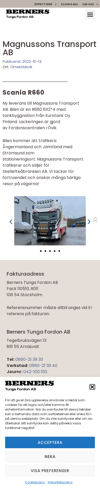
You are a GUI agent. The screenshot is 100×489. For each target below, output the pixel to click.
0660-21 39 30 (29, 359)
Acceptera (50, 442)
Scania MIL (69, 4)
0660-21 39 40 (43, 365)
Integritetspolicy (60, 482)
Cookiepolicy (35, 482)
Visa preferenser (50, 470)
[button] (92, 387)
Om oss (88, 4)
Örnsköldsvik (21, 66)
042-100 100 (35, 372)
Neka (50, 456)
